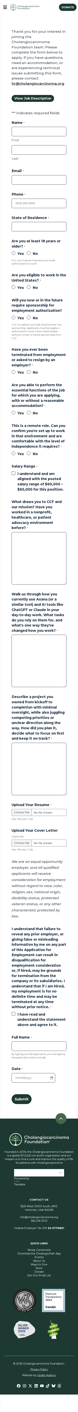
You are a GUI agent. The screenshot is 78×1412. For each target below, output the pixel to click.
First (15, 140)
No (35, 254)
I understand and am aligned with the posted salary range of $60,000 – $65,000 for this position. (40, 482)
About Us (39, 1260)
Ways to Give (39, 1264)
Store (39, 1268)
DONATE (68, 7)
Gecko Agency (46, 1375)
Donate (39, 1271)
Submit (21, 1099)
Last (15, 158)
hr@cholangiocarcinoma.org (38, 83)
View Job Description (32, 98)
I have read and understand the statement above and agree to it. (41, 1019)
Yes (20, 254)
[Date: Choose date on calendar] (52, 1078)
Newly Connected (39, 1250)
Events (39, 1257)
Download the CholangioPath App (39, 1253)
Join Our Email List (39, 1275)
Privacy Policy (39, 1369)
